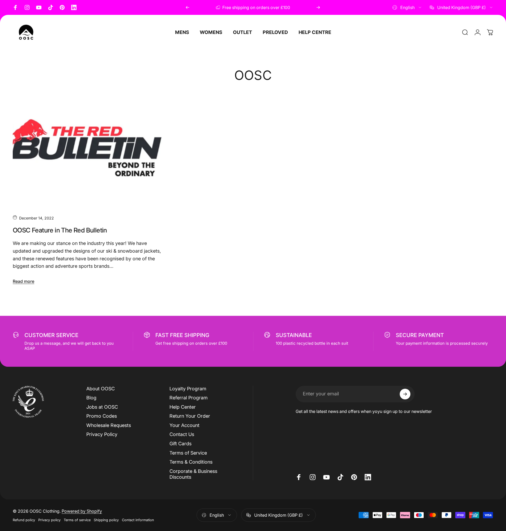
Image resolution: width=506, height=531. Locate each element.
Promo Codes (101, 416)
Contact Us (181, 434)
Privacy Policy (101, 434)
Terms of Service (188, 453)
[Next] (318, 7)
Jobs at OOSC (102, 407)
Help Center (182, 407)
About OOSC (100, 388)
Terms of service (77, 520)
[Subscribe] (405, 394)
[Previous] (187, 7)
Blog (91, 397)
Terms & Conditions (190, 462)
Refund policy (24, 520)
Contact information (138, 520)
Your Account (184, 425)
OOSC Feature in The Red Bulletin (60, 230)
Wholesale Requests (108, 425)
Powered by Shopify (82, 511)
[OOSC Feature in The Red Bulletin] (87, 150)
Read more (23, 281)
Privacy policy (49, 520)
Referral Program (188, 397)
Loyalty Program (187, 388)
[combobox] (407, 7)
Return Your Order (189, 416)
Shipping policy (106, 520)
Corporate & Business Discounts (193, 474)
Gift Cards (180, 443)
